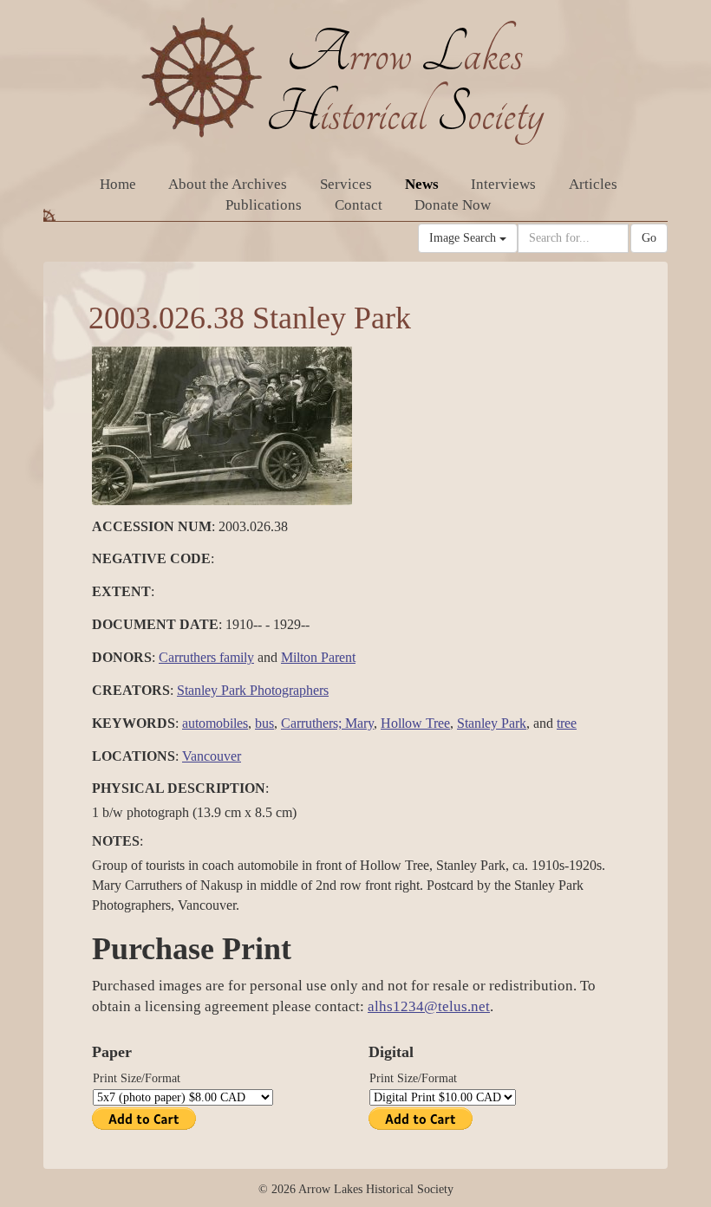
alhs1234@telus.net (429, 1006)
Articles (593, 184)
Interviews (503, 184)
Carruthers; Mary (327, 723)
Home (118, 184)
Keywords (133, 723)
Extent (121, 591)
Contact (358, 205)
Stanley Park (491, 723)
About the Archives (227, 184)
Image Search (464, 237)
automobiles (215, 723)
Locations (133, 756)
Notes (116, 841)
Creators (131, 690)
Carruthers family (206, 657)
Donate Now (452, 205)
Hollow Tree (415, 723)
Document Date (155, 624)
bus (264, 723)
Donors (122, 657)
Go (649, 237)
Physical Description (178, 788)
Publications (263, 205)
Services (346, 184)
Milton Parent (318, 657)
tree (567, 723)
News (422, 184)
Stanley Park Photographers (253, 690)
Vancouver (211, 756)
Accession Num (152, 526)
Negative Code (151, 558)
